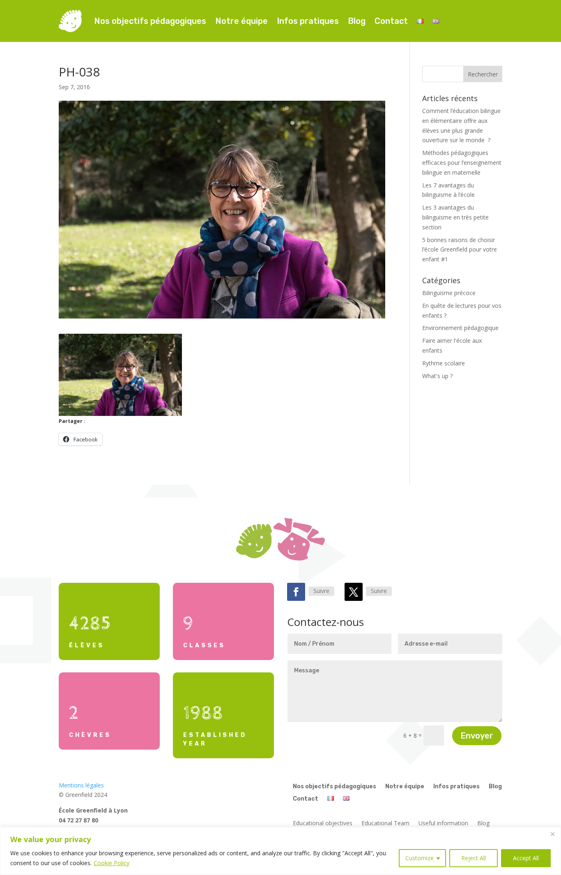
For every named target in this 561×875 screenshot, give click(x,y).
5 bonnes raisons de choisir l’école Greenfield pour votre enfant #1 (459, 249)
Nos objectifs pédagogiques (150, 21)
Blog (357, 21)
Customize (419, 858)
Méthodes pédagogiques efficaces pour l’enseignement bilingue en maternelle (461, 162)
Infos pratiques (308, 21)
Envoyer (476, 736)
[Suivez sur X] (354, 592)
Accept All (526, 858)
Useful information (443, 823)
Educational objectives (322, 823)
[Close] (552, 834)
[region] (280, 851)
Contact (391, 21)
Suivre (321, 591)
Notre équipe (241, 21)
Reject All (473, 858)
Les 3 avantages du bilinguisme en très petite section (455, 217)
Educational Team (385, 823)
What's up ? (437, 376)
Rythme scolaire (443, 363)
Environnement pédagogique (460, 328)
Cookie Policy (111, 863)
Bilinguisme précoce (449, 293)
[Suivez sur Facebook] (296, 592)
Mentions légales (81, 785)
